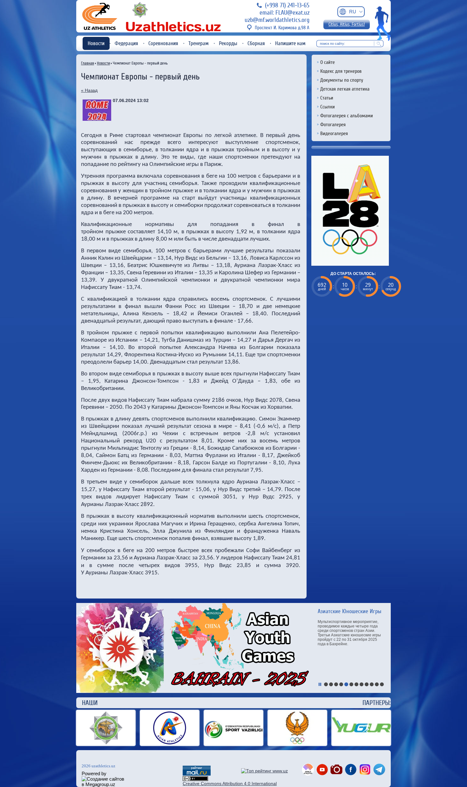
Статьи (326, 98)
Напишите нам (290, 43)
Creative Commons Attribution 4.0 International (230, 783)
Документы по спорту (341, 80)
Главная (87, 63)
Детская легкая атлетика (344, 89)
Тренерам (198, 43)
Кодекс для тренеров (341, 71)
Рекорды (228, 43)
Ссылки (327, 107)
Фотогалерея (333, 124)
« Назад (89, 90)
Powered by (94, 773)
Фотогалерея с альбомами (346, 116)
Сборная (256, 43)
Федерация (126, 43)
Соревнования (163, 43)
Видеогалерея (334, 133)
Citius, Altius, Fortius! (346, 24)
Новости (96, 43)
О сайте (327, 62)
